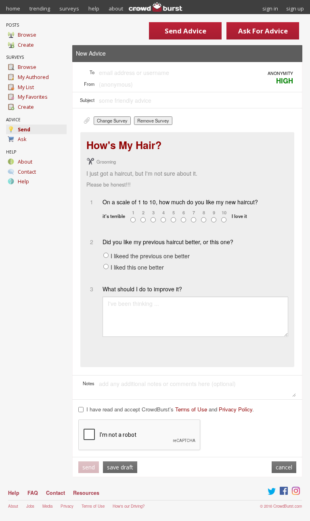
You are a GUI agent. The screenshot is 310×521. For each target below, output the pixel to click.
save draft (120, 467)
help (93, 8)
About (13, 506)
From (89, 84)
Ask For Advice (263, 30)
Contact (55, 492)
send (88, 467)
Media (47, 506)
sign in (270, 8)
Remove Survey (153, 120)
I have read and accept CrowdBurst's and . (170, 409)
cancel (284, 467)
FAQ (32, 492)
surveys (69, 8)
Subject (87, 100)
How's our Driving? (129, 506)
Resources (86, 492)
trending (39, 8)
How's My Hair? (123, 145)
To (92, 72)
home (13, 8)
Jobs (30, 506)
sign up (295, 8)
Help (13, 492)
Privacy (67, 506)
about (116, 8)
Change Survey (112, 120)
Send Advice (185, 30)
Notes (88, 383)
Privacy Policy (235, 409)
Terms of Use (191, 409)
